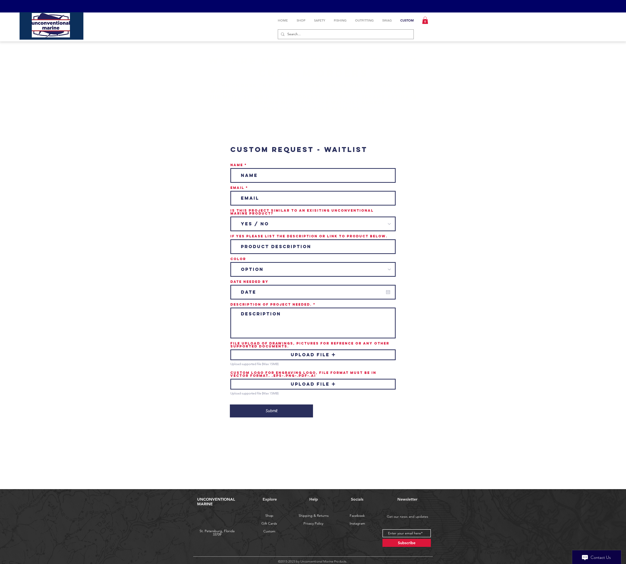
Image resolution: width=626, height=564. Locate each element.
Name (236, 165)
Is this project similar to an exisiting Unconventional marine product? (302, 212)
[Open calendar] (388, 292)
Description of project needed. (271, 304)
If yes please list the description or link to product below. (309, 236)
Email (237, 187)
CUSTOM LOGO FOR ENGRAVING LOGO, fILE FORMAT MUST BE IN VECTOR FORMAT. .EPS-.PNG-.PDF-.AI (303, 374)
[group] (313, 482)
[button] (425, 20)
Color (238, 259)
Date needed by (249, 281)
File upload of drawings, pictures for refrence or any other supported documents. (309, 345)
